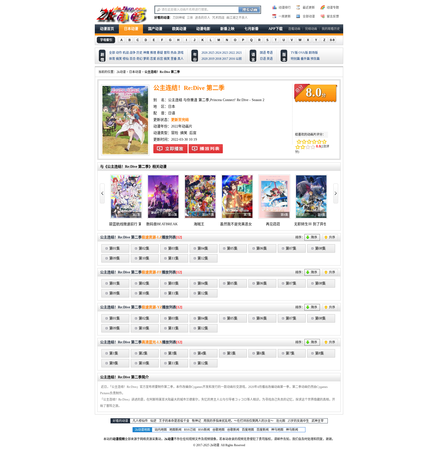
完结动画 (311, 29)
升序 (332, 237)
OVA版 (303, 52)
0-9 (332, 40)
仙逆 (153, 421)
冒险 (167, 52)
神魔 (146, 52)
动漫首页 (107, 29)
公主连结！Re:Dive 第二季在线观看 (170, 148)
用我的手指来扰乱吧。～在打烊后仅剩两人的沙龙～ (238, 421)
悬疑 (160, 52)
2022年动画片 (181, 126)
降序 (314, 237)
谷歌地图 (218, 429)
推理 (153, 52)
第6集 (260, 353)
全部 (112, 52)
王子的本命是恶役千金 (174, 421)
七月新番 (251, 29)
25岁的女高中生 (298, 421)
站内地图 (161, 429)
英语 (270, 59)
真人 (180, 59)
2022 (232, 52)
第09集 (114, 258)
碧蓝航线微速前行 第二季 (129, 224)
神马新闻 (292, 429)
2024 (218, 52)
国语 (263, 52)
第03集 (173, 248)
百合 (133, 59)
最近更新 (309, 7)
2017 (225, 59)
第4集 (201, 353)
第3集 (172, 353)
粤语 (270, 52)
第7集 (290, 353)
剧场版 (313, 52)
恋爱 (153, 59)
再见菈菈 (273, 224)
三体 (190, 18)
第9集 (113, 363)
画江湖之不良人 (237, 18)
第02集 (144, 248)
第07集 (291, 248)
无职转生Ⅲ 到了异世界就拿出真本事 (323, 224)
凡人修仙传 (140, 421)
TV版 (294, 52)
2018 (218, 59)
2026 (205, 52)
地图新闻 (175, 429)
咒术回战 (218, 18)
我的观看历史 (331, 29)
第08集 (320, 248)
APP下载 (275, 29)
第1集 (113, 353)
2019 (211, 59)
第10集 (144, 258)
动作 (119, 52)
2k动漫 (121, 72)
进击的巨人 (202, 18)
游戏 (180, 52)
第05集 (232, 248)
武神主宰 (318, 421)
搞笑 (119, 59)
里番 (174, 59)
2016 (232, 59)
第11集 (173, 258)
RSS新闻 (204, 429)
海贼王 (199, 224)
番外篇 (305, 59)
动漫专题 (333, 7)
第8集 (319, 353)
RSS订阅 (190, 429)
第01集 (114, 248)
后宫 (160, 59)
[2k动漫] (121, 14)
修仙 (126, 59)
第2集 (143, 353)
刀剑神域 (179, 18)
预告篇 (315, 59)
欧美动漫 (179, 29)
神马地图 (277, 429)
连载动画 (294, 29)
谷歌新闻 (233, 429)
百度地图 (248, 429)
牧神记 (196, 421)
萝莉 (146, 59)
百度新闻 (263, 429)
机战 (126, 52)
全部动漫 (309, 16)
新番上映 (227, 29)
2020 (205, 59)
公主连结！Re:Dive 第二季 (162, 72)
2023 (225, 52)
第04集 (202, 248)
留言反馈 (333, 16)
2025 (211, 52)
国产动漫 (155, 29)
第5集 (231, 353)
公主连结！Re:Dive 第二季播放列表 (206, 148)
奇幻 (139, 59)
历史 (139, 52)
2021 (239, 52)
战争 (133, 52)
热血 (174, 52)
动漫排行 (285, 7)
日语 (263, 59)
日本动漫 (131, 29)
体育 (112, 59)
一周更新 (285, 16)
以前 (239, 59)
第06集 (261, 248)
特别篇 (295, 59)
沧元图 (280, 421)
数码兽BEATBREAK (162, 224)
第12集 (202, 258)
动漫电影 (203, 29)
